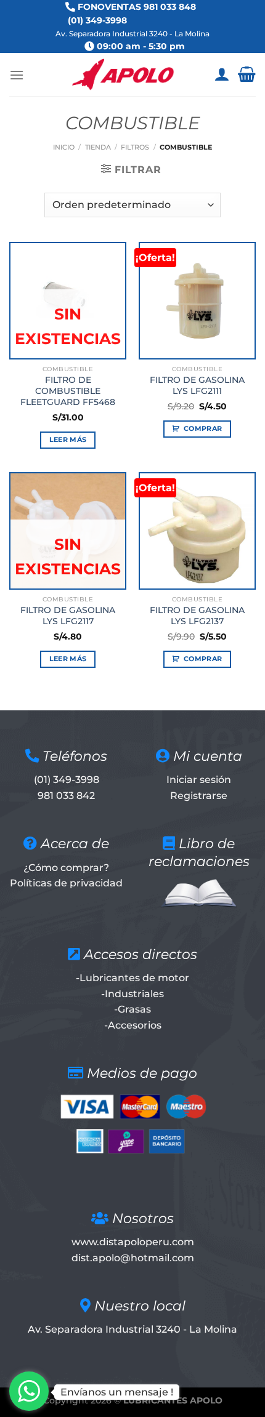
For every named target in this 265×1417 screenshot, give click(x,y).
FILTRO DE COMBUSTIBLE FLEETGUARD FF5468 (67, 390)
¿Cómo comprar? (66, 867)
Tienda (98, 147)
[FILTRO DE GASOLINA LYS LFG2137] (197, 530)
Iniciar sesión (198, 779)
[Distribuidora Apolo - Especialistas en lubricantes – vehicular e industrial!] (123, 74)
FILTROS (135, 147)
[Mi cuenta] (221, 74)
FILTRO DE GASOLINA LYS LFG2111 (197, 385)
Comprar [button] (203, 428)
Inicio (64, 147)
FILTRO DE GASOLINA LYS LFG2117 (67, 615)
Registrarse (198, 795)
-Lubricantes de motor (132, 978)
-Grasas (132, 1009)
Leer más (68, 439)
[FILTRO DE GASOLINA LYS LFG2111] (197, 300)
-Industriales (132, 994)
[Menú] (16, 75)
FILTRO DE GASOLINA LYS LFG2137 (197, 615)
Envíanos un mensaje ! (116, 1392)
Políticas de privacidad (66, 883)
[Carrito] (247, 74)
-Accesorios (132, 1025)
